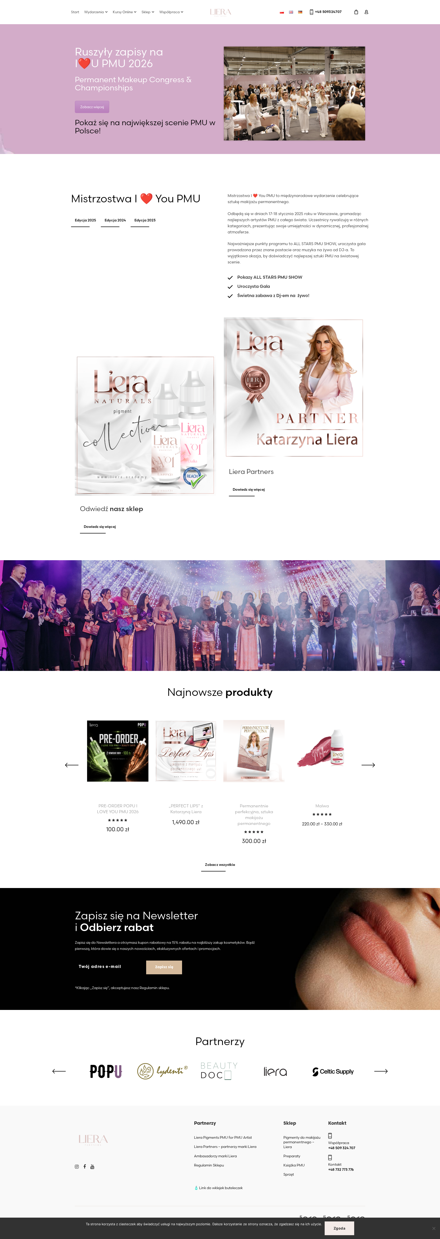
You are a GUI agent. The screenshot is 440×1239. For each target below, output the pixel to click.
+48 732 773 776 (341, 1169)
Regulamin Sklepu (209, 1165)
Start (75, 12)
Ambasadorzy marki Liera (215, 1156)
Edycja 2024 (115, 220)
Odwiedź (111, 509)
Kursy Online (123, 12)
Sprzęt (288, 1174)
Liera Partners (251, 472)
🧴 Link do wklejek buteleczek (218, 1188)
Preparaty (291, 1156)
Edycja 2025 (85, 220)
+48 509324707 (328, 12)
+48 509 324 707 (341, 1148)
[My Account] (366, 12)
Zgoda (339, 1228)
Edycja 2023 (145, 220)
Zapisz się (164, 967)
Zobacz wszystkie (220, 864)
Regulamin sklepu (154, 987)
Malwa (322, 805)
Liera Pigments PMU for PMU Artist (223, 1137)
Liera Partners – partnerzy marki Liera (225, 1146)
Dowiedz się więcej (100, 526)
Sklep (146, 12)
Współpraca (169, 12)
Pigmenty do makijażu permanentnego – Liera (301, 1142)
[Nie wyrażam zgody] (433, 1228)
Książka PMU (294, 1165)
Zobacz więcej (92, 107)
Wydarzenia (94, 12)
